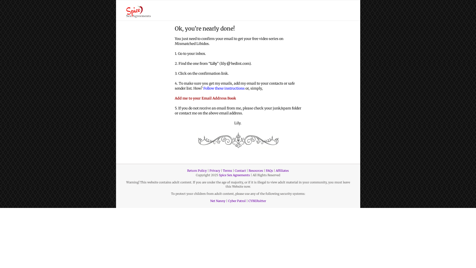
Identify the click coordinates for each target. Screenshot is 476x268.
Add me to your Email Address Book (205, 98)
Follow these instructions (224, 88)
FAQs (269, 170)
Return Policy (197, 170)
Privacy (214, 170)
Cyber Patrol (237, 201)
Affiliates (282, 170)
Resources (256, 170)
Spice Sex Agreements (234, 175)
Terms (227, 170)
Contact (240, 170)
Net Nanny (217, 201)
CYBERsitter (257, 201)
